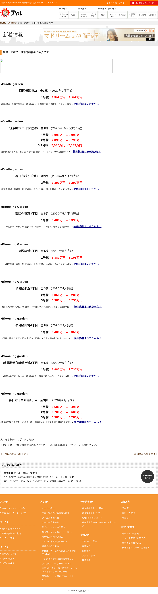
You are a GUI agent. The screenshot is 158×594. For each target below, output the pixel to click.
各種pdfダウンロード (92, 518)
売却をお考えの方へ (11, 529)
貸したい (45, 501)
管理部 (125, 518)
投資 (73, 15)
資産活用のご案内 (50, 546)
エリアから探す (9, 554)
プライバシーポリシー (117, 3)
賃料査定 (122, 15)
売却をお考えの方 (83, 15)
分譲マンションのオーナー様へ (57, 532)
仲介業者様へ (132, 15)
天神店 (125, 508)
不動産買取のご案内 (11, 533)
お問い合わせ (127, 526)
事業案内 (86, 546)
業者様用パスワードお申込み (136, 547)
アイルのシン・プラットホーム (57, 563)
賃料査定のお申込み (131, 543)
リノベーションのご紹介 (53, 527)
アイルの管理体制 (50, 518)
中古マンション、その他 (13, 508)
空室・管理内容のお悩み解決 (55, 513)
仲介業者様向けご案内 (92, 508)
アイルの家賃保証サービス (54, 541)
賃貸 (103, 15)
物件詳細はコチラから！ (88, 103)
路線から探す (8, 558)
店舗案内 (86, 551)
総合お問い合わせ (130, 533)
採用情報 (86, 560)
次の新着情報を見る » (146, 454)
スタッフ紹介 (88, 555)
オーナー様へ (113, 15)
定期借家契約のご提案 (52, 537)
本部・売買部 (128, 513)
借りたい (4, 547)
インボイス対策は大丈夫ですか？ (58, 559)
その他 (64, 15)
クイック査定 (92, 15)
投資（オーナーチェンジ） (14, 513)
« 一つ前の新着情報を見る (14, 454)
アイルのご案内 (89, 541)
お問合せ (152, 15)
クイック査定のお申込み (134, 538)
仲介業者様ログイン (91, 513)
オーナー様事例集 (50, 522)
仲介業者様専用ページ (144, 3)
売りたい (4, 522)
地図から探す (8, 563)
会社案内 (142, 15)
